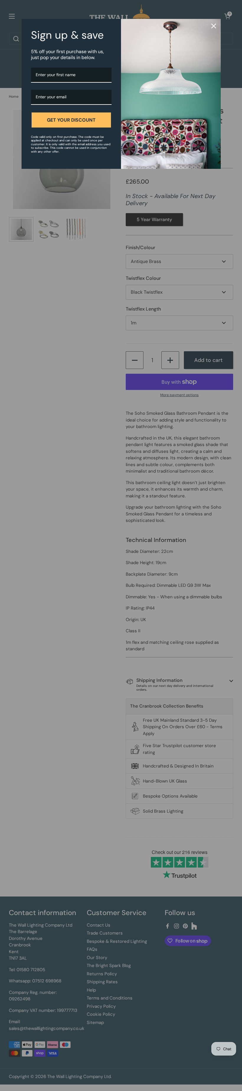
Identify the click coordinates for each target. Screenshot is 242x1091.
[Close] (214, 26)
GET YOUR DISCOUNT (71, 120)
